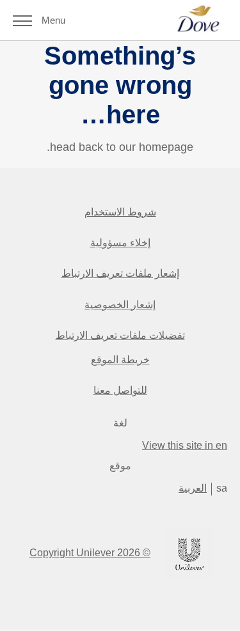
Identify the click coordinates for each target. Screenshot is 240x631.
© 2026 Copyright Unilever (89, 552)
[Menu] (22, 20)
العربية (193, 488)
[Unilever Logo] (188, 575)
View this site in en (184, 445)
